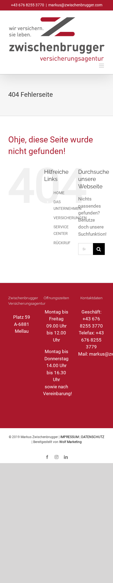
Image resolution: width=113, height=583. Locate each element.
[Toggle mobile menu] (102, 65)
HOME (58, 193)
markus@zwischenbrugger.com (75, 5)
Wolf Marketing (70, 442)
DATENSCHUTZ (92, 437)
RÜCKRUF (61, 243)
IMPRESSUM (69, 437)
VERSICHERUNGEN (70, 218)
